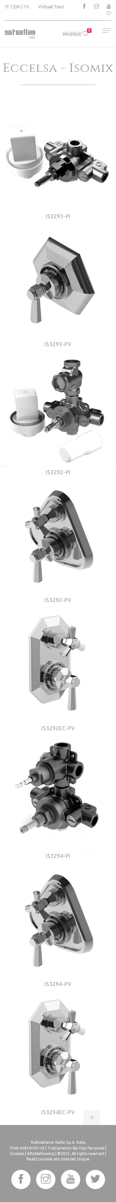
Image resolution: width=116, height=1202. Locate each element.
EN (16, 6)
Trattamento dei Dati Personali (75, 1148)
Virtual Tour (51, 6)
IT (7, 6)
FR (26, 6)
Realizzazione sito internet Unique (58, 1159)
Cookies (17, 1153)
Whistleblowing (40, 1153)
